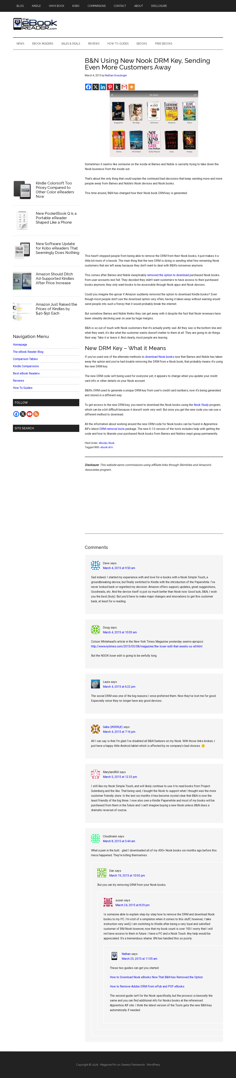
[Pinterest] (110, 87)
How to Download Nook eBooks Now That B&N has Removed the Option (156, 977)
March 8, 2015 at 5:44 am (119, 841)
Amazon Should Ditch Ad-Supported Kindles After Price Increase (55, 278)
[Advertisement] (154, 226)
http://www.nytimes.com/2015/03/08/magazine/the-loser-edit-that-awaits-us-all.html (146, 646)
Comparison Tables (25, 359)
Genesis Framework (133, 1064)
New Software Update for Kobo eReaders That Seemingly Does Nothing (57, 248)
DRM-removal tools (112, 429)
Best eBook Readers (26, 373)
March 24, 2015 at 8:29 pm (132, 905)
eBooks (103, 443)
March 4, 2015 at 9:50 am (119, 568)
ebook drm (106, 447)
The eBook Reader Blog (28, 352)
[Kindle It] (117, 87)
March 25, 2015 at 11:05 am (139, 958)
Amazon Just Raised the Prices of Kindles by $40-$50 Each (56, 308)
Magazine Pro (108, 1064)
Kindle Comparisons (26, 366)
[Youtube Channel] (29, 414)
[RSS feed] (36, 414)
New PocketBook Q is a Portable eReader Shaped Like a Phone (56, 218)
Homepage (20, 344)
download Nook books (159, 357)
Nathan (126, 954)
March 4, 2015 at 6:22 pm (119, 686)
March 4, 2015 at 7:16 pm (119, 732)
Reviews (18, 380)
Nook (111, 443)
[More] (131, 87)
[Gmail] (124, 87)
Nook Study (201, 405)
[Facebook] (88, 87)
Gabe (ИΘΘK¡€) (113, 727)
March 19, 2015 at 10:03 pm (127, 875)
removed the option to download (168, 275)
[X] (95, 87)
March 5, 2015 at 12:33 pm (120, 777)
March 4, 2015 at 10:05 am (120, 632)
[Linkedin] (103, 87)
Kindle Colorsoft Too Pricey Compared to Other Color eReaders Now (55, 190)
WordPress (153, 1064)
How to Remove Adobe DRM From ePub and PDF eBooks (147, 986)
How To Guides (22, 388)
